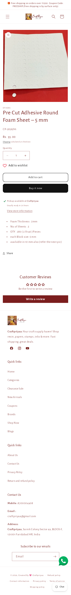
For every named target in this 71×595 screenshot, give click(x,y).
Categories (13, 380)
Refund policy (54, 575)
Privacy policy (39, 581)
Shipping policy (37, 587)
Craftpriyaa (38, 575)
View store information (19, 211)
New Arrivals (15, 397)
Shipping (6, 142)
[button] (7, 16)
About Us (13, 455)
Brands (12, 414)
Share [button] (10, 253)
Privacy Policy (15, 472)
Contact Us (13, 463)
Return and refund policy (21, 481)
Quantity (7, 148)
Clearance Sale (15, 388)
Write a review (35, 299)
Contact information (19, 581)
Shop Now (13, 423)
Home (11, 371)
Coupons (12, 406)
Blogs (11, 431)
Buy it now (35, 188)
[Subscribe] (55, 556)
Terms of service (57, 581)
